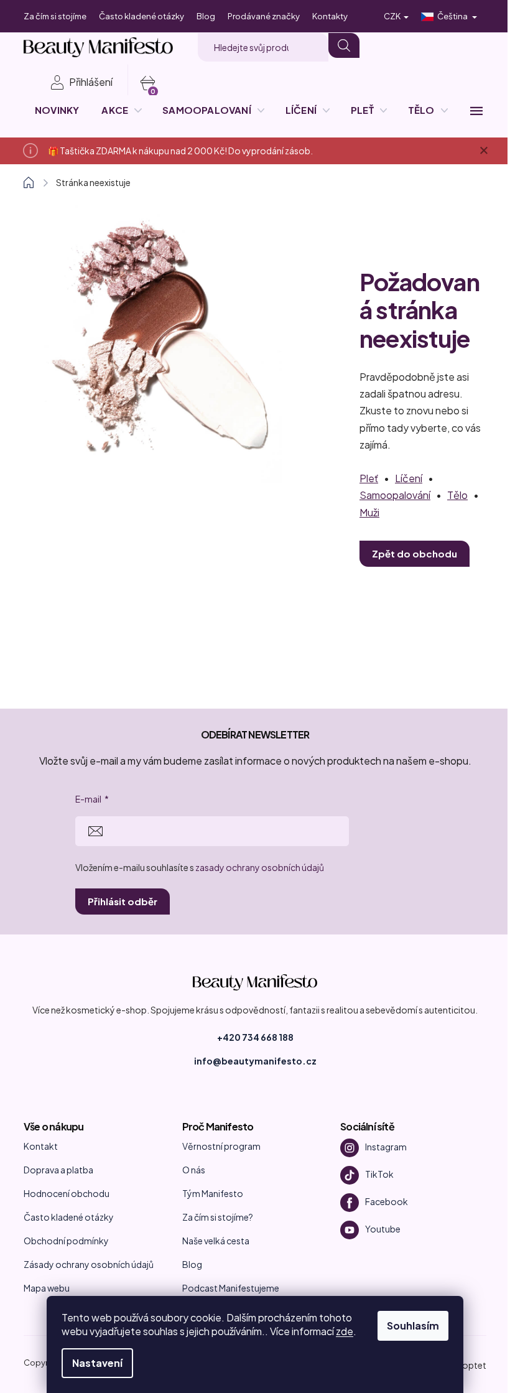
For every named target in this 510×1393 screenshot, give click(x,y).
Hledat (343, 45)
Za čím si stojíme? (217, 1217)
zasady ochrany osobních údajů (259, 867)
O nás (193, 1169)
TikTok (379, 1174)
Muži (369, 512)
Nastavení (97, 1362)
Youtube (383, 1228)
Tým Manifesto (212, 1193)
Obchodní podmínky (66, 1240)
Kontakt (41, 1146)
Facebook (386, 1201)
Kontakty (330, 16)
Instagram (386, 1146)
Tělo (457, 494)
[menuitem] (57, 110)
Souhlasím (413, 1325)
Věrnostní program (221, 1146)
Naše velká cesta (215, 1240)
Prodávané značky (264, 16)
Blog (206, 16)
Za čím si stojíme (55, 16)
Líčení (408, 478)
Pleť (368, 478)
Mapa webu (47, 1287)
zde (344, 1331)
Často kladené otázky (141, 16)
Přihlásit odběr (122, 901)
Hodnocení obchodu (66, 1193)
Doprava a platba (58, 1169)
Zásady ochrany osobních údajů (89, 1264)
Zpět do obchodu (414, 553)
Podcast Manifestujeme (230, 1287)
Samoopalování (394, 494)
